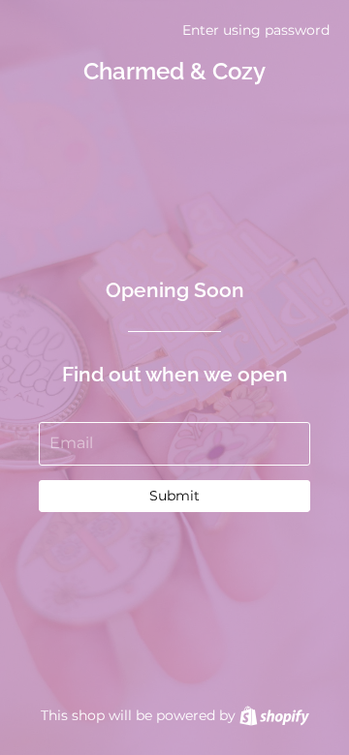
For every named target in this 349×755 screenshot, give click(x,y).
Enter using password (256, 30)
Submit (174, 495)
